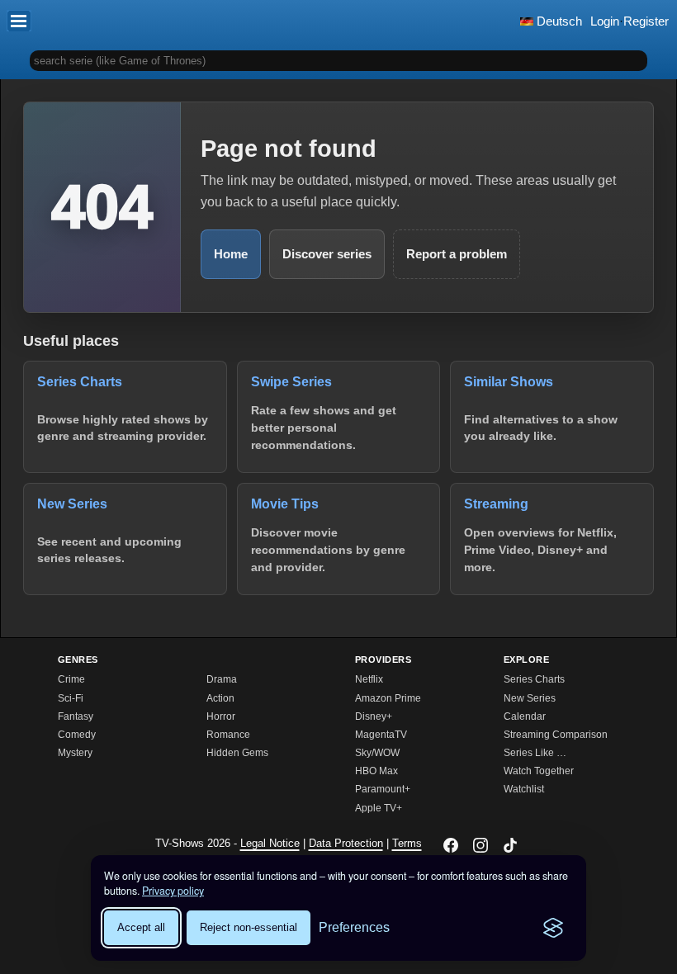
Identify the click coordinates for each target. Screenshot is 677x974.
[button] (19, 20)
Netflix (369, 679)
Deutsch (557, 21)
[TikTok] (510, 845)
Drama (221, 679)
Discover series (327, 254)
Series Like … (535, 753)
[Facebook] (450, 845)
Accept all (141, 927)
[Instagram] (480, 845)
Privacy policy (173, 890)
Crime (71, 679)
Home (231, 254)
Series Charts (534, 679)
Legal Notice (270, 843)
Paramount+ (382, 789)
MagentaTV (381, 734)
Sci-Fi (70, 698)
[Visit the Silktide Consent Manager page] (553, 928)
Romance (228, 734)
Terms (407, 843)
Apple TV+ (378, 808)
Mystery (75, 753)
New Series (530, 698)
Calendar (525, 716)
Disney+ (373, 716)
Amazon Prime (388, 698)
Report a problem (456, 254)
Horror (220, 716)
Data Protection (346, 843)
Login (604, 21)
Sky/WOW (377, 753)
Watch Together (539, 771)
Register (646, 21)
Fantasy (75, 716)
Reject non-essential (248, 927)
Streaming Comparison (556, 734)
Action (220, 698)
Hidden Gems (237, 753)
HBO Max (376, 771)
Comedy (77, 734)
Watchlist (524, 789)
